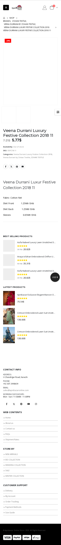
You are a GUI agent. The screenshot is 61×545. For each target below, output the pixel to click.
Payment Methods (13, 507)
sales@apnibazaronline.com (16, 390)
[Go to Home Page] (4, 18)
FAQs (7, 434)
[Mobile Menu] (6, 7)
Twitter (11, 166)
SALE (7, 470)
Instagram (36, 404)
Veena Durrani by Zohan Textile (16, 157)
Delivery (9, 490)
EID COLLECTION (12, 459)
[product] (9, 246)
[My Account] (44, 7)
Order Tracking (12, 501)
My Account (10, 496)
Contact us (10, 428)
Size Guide (10, 512)
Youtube (28, 404)
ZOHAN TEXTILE (37, 157)
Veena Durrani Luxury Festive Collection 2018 (33, 154)
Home (8, 417)
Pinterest (17, 166)
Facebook (5, 166)
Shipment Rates (12, 439)
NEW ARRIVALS (11, 454)
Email (22, 166)
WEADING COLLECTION (15, 465)
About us (9, 423)
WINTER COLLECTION (14, 476)
